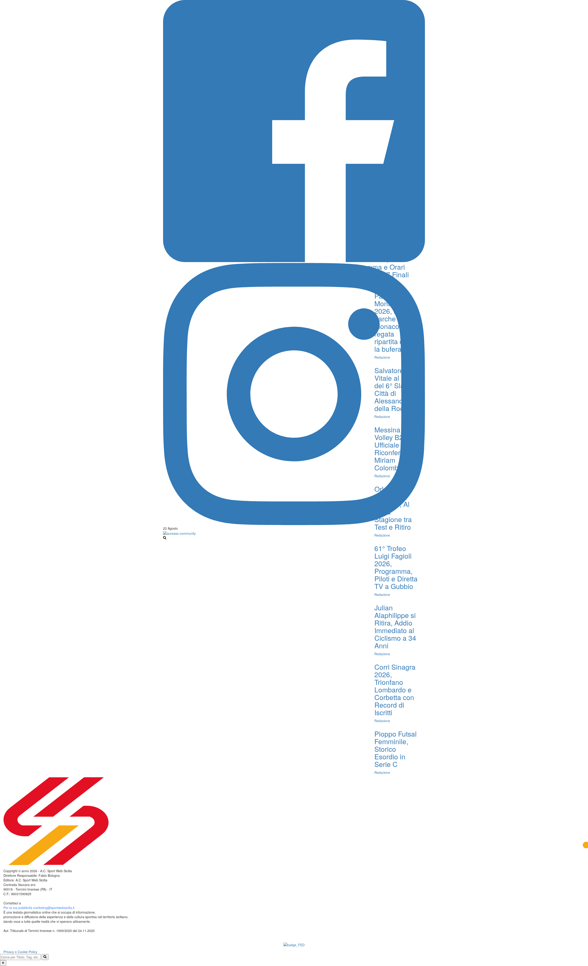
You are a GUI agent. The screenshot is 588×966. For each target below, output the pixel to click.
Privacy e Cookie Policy (20, 951)
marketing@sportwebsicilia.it (53, 907)
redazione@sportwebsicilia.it (42, 903)
